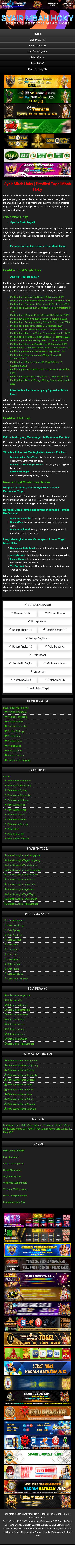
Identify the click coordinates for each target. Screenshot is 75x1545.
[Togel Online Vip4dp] (37, 1398)
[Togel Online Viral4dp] (37, 170)
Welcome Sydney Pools (15, 1182)
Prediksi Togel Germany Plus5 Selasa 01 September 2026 (38, 344)
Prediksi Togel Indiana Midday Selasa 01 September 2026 (39, 340)
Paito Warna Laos (16, 814)
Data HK (62, 1521)
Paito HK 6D (37, 63)
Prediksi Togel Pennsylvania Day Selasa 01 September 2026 (40, 322)
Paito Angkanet (11, 1157)
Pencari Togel (34, 1128)
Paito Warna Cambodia (19, 795)
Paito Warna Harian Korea (20, 1089)
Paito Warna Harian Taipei (20, 1099)
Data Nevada (13, 964)
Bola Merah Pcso (15, 1019)
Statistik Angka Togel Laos (21, 889)
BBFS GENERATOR (39, 604)
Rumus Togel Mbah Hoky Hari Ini (26, 482)
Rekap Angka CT (22, 630)
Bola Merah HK (14, 1000)
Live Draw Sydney (37, 51)
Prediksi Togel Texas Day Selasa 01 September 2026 (36, 326)
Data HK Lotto (21, 1532)
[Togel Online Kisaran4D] (37, 126)
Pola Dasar (39, 655)
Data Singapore (15, 920)
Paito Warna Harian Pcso (19, 1084)
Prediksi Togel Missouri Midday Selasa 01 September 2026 (39, 315)
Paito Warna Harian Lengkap (21, 1109)
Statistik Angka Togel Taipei (21, 894)
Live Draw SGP (37, 45)
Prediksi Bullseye (15, 731)
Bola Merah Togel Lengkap (20, 1043)
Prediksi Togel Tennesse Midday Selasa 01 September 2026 (40, 333)
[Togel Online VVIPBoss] (37, 81)
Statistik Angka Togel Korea (21, 884)
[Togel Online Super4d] (37, 111)
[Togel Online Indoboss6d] (37, 1235)
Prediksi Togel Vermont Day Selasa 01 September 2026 (37, 351)
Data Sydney (13, 930)
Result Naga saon (12, 1170)
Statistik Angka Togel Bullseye (22, 874)
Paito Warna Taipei (16, 819)
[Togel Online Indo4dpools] (37, 1368)
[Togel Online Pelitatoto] (37, 155)
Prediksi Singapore (17, 712)
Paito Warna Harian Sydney (20, 1070)
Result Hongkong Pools (15, 1195)
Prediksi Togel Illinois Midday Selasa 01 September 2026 (38, 318)
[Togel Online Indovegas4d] (37, 1502)
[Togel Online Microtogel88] (37, 1220)
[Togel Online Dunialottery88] (37, 1413)
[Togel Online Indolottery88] (37, 1442)
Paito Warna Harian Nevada (21, 1104)
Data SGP (8, 1132)
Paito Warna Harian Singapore (22, 1060)
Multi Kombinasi (56, 663)
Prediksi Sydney (15, 721)
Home (37, 33)
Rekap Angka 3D (56, 630)
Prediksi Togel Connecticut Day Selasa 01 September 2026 (39, 304)
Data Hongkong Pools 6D (16, 707)
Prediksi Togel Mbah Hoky (22, 270)
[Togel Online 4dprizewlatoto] (37, 1339)
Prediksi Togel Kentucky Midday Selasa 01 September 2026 (40, 337)
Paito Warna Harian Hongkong (22, 1065)
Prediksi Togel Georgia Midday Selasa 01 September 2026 (39, 376)
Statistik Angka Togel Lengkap (22, 903)
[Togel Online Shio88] (37, 1487)
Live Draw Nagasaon (13, 1163)
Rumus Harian (56, 613)
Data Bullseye (14, 940)
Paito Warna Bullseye (17, 800)
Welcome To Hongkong (15, 1189)
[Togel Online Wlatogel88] (37, 1324)
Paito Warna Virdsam (13, 1150)
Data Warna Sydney (31, 1125)
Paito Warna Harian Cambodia (22, 1075)
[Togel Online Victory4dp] (37, 1250)
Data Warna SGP (18, 1128)
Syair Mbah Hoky (15, 217)
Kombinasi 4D (22, 680)
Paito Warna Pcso (16, 805)
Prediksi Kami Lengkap (19, 760)
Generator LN (21, 613)
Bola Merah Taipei (16, 1034)
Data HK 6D (13, 969)
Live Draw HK (37, 39)
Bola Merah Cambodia (18, 1010)
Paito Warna (37, 57)
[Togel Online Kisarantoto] (37, 141)
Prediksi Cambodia (17, 726)
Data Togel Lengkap (17, 978)
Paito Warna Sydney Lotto (45, 1528)
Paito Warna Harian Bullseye (21, 1080)
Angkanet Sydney (12, 1176)
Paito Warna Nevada (17, 824)
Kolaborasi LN (56, 680)
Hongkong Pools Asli (14, 1202)
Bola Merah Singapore (18, 995)
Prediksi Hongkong (17, 716)
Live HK (7, 776)
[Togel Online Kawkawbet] (37, 1265)
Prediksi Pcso (14, 736)
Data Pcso (12, 944)
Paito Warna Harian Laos (19, 1094)
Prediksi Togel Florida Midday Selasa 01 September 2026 (38, 329)
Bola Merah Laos (15, 1029)
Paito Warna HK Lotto (39, 1532)
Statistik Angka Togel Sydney (22, 865)
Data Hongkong (15, 925)
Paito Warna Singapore (19, 780)
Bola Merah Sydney (17, 1005)
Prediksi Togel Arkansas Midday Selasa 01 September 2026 (40, 300)
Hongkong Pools (11, 1125)
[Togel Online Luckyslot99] (37, 1383)
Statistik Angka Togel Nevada (22, 899)
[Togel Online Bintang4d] (37, 1309)
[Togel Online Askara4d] (37, 1294)
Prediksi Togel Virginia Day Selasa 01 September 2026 (37, 297)
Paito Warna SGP (48, 1521)
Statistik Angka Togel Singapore (23, 855)
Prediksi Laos (14, 746)
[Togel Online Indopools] (37, 1472)
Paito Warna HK (11, 1521)
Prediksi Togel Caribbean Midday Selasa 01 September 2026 (40, 347)
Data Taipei (13, 959)
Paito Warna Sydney (17, 790)
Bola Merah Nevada (17, 1039)
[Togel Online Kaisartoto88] (37, 1354)
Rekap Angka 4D (22, 646)
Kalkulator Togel (39, 688)
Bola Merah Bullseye (17, 1014)
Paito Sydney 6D (37, 69)
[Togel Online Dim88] (37, 96)
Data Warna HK (49, 1125)
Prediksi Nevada (15, 755)
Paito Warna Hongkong (19, 785)
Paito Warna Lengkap (18, 838)
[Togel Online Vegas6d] (37, 1280)
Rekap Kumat (39, 621)
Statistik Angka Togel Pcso (21, 879)
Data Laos (12, 954)
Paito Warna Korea (16, 809)
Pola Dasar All (56, 646)
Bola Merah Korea (16, 1024)
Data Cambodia (15, 935)
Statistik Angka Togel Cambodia (23, 870)
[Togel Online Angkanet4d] (37, 1457)
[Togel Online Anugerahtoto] (37, 1428)
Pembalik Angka (22, 663)
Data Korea (13, 949)
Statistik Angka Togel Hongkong (23, 860)
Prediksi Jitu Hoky (16, 418)
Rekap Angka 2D (39, 638)
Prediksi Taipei (14, 750)
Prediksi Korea (14, 741)
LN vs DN (39, 671)
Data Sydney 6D (15, 973)
